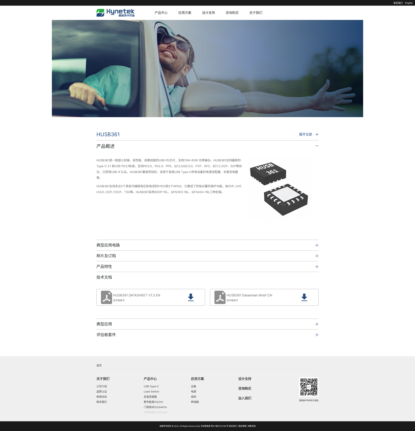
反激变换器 (150, 396)
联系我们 (398, 2)
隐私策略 (242, 426)
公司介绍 (101, 386)
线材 (193, 396)
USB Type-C (151, 386)
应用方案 (184, 13)
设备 (193, 386)
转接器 (195, 401)
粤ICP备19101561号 (220, 426)
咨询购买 (232, 13)
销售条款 (252, 426)
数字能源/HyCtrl (153, 401)
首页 (99, 365)
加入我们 (244, 398)
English (409, 2)
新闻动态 (101, 396)
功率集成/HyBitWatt (155, 412)
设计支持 (208, 13)
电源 (193, 391)
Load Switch (151, 391)
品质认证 (101, 391)
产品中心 (161, 13)
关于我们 (255, 13)
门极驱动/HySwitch (155, 407)
